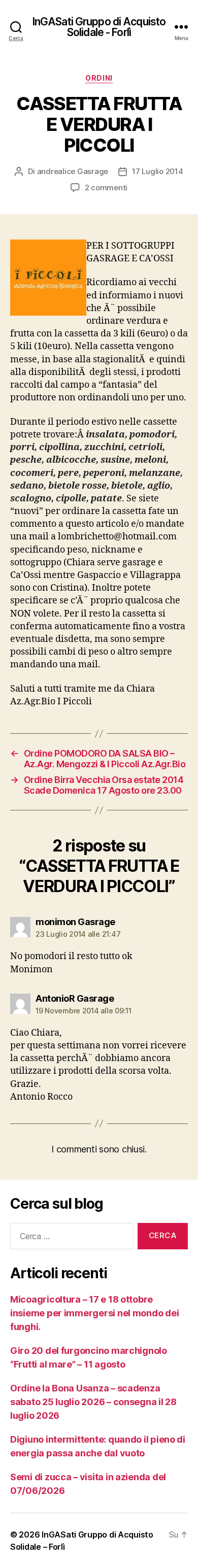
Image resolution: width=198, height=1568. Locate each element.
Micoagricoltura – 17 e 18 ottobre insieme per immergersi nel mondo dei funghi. (94, 1313)
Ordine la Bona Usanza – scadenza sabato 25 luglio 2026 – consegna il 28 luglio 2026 (93, 1402)
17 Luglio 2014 (157, 171)
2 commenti (106, 187)
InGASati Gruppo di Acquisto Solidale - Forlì (99, 27)
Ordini (98, 78)
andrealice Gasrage (72, 171)
